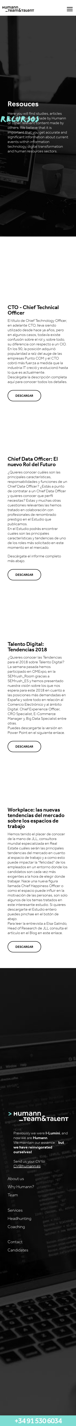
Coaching (16, 1226)
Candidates (18, 1249)
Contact (15, 1241)
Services (15, 1210)
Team (13, 1194)
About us (16, 1178)
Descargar (24, 396)
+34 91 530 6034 (38, 1420)
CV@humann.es (27, 1166)
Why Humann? (21, 1186)
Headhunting (19, 1218)
